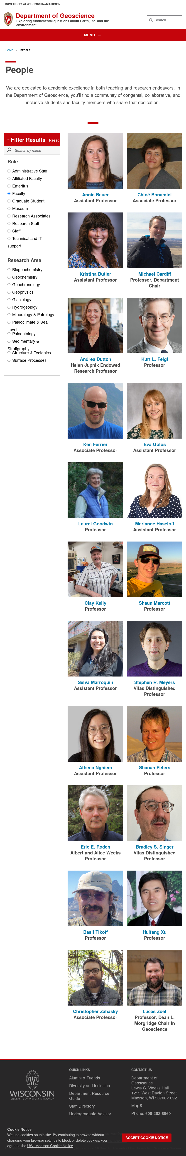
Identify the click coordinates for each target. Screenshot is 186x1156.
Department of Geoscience (55, 15)
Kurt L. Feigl (154, 359)
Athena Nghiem (95, 767)
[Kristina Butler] (95, 240)
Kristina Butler (95, 273)
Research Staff (25, 223)
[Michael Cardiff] (154, 240)
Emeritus (20, 186)
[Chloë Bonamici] (154, 161)
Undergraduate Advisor (90, 1113)
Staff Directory (82, 1106)
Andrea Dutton (95, 359)
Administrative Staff (29, 171)
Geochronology (26, 284)
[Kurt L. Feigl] (154, 325)
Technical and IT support (24, 242)
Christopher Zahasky (95, 1011)
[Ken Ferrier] (95, 411)
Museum (20, 208)
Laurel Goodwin (95, 523)
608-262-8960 (158, 1113)
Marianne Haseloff (154, 523)
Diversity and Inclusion (89, 1085)
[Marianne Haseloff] (154, 490)
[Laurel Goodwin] (95, 490)
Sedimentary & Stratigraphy (23, 344)
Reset (54, 140)
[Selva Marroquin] (95, 649)
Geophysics (23, 292)
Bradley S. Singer (155, 846)
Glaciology (21, 299)
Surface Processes (29, 360)
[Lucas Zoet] (154, 978)
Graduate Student (28, 201)
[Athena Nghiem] (95, 734)
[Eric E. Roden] (95, 813)
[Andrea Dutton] (95, 325)
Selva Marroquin (95, 682)
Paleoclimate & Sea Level (27, 325)
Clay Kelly (95, 602)
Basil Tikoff (95, 932)
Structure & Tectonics (31, 352)
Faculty (18, 193)
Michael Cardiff (154, 273)
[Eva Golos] (154, 411)
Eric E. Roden (95, 846)
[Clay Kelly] (95, 569)
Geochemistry (24, 277)
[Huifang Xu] (154, 898)
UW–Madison (32, 4)
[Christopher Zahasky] (95, 978)
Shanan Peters (154, 767)
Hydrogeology (24, 307)
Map (135, 1105)
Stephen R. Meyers (154, 682)
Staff (16, 231)
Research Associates (31, 216)
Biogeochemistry (27, 269)
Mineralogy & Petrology (33, 314)
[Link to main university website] (32, 1100)
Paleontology (24, 333)
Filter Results (28, 139)
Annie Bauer (95, 194)
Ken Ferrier (95, 444)
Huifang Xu (154, 932)
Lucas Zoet (154, 1011)
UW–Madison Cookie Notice (50, 1146)
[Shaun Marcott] (154, 569)
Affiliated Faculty (27, 178)
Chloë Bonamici (154, 194)
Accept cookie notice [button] (146, 1138)
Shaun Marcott (154, 602)
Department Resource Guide (89, 1095)
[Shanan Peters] (154, 734)
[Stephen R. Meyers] (154, 649)
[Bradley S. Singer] (154, 813)
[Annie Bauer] (95, 161)
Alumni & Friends (84, 1078)
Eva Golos (155, 444)
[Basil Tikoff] (95, 898)
